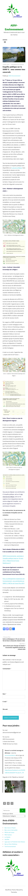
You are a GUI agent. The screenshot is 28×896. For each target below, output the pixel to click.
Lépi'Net (7, 839)
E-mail (5, 702)
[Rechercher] (22, 811)
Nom (4, 694)
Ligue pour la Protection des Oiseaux (15, 842)
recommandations (10, 755)
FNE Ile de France (9, 832)
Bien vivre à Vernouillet (11, 830)
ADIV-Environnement (14, 76)
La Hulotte (7, 837)
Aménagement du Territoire (17, 64)
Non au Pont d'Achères (11, 844)
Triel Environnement (10, 846)
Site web (5, 709)
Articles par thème (8, 814)
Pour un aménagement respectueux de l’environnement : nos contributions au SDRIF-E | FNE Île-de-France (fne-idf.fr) (13, 581)
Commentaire (7, 669)
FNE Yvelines (8, 835)
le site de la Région (16, 168)
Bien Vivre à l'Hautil (10, 828)
